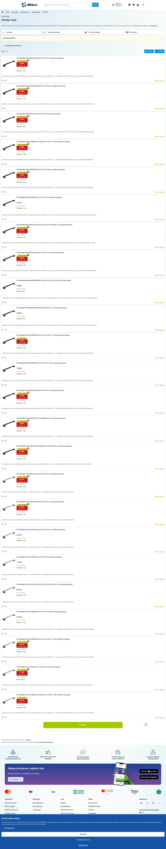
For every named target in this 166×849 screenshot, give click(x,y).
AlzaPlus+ (91, 810)
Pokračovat (153, 26)
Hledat (95, 5)
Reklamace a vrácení (11, 810)
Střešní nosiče (36, 12)
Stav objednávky (38, 803)
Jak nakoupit (37, 810)
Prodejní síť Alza (10, 813)
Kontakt (63, 803)
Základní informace (67, 810)
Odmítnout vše (83, 845)
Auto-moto (15, 12)
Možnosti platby (10, 806)
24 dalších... (83, 725)
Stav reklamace (37, 806)
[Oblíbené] (133, 5)
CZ (143, 812)
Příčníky (45, 12)
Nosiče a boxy (25, 12)
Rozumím (83, 834)
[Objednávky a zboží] (129, 5)
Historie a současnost (67, 813)
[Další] (146, 724)
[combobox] (68, 5)
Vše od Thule (5, 16)
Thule (7, 12)
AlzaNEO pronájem (94, 806)
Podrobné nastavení (83, 840)
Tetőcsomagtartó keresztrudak (45, 742)
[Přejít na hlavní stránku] (29, 4)
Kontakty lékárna (66, 806)
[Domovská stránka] (2, 12)
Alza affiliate (92, 813)
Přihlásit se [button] (118, 5)
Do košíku (161, 81)
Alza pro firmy (92, 803)
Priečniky (28, 740)
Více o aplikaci (14, 779)
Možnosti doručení (11, 803)
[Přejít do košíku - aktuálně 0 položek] (143, 5)
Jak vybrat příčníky (9, 38)
